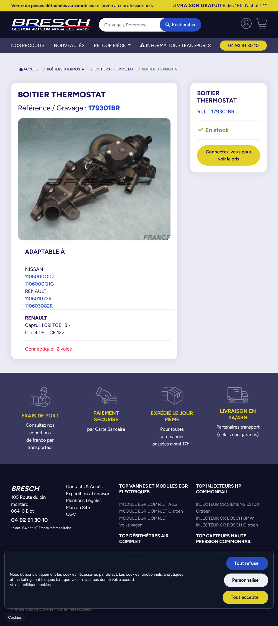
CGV (71, 514)
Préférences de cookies (32, 609)
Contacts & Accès (84, 486)
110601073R (38, 298)
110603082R (39, 306)
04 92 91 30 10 (243, 45)
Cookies (14, 617)
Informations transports (178, 45)
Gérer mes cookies (74, 609)
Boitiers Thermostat (114, 69)
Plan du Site (78, 507)
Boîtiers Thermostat (66, 69)
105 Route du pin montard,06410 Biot (28, 504)
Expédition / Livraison (88, 493)
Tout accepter (245, 597)
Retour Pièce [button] (110, 45)
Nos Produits (27, 45)
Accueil (31, 69)
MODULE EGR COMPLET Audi (148, 504)
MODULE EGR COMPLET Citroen (151, 511)
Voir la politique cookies (30, 584)
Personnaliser (246, 580)
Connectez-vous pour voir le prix (228, 155)
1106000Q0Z (40, 276)
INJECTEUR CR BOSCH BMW (225, 518)
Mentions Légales (84, 500)
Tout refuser (247, 563)
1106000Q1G (39, 284)
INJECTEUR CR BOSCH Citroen (227, 525)
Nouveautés (69, 45)
